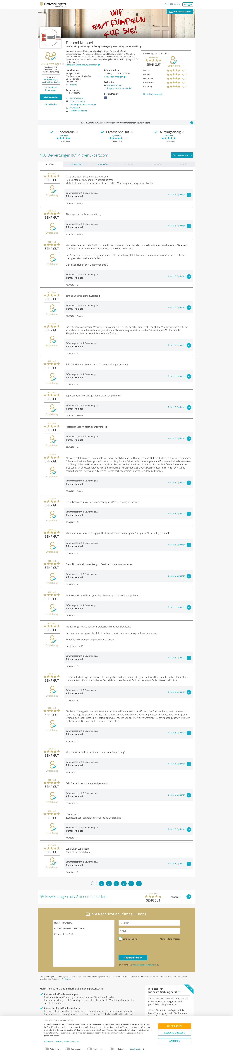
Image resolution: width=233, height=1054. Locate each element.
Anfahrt (73, 84)
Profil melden (67, 979)
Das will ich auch (172, 4)
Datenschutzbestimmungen (67, 1041)
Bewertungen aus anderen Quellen (51, 80)
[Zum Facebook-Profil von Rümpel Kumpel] (106, 99)
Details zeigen (135, 1049)
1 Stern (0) (182, 164)
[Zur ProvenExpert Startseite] (53, 5)
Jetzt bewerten (50, 97)
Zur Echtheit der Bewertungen (50, 88)
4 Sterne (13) (103, 164)
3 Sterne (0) (130, 164)
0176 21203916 (77, 101)
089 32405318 (76, 98)
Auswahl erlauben (174, 1032)
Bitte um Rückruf (130, 938)
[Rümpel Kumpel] (50, 37)
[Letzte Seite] (139, 883)
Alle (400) (50, 164)
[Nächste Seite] (131, 883)
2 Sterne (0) (156, 164)
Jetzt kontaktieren (181, 11)
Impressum (49, 1041)
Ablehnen (174, 1041)
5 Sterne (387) (76, 164)
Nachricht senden (133, 957)
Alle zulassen (174, 1026)
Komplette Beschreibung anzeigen (81, 64)
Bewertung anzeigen (152, 93)
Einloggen (188, 4)
